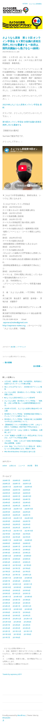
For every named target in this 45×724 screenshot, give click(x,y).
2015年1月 (26, 593)
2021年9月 (6, 534)
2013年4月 (6, 616)
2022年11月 (18, 518)
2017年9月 (27, 565)
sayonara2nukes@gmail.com (15, 322)
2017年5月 (6, 572)
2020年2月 (6, 546)
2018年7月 (6, 559)
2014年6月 (26, 600)
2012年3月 (16, 628)
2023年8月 (16, 512)
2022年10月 (28, 518)
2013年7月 (16, 612)
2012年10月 (6, 622)
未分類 (13, 347)
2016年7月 (6, 581)
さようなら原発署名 (35, 4)
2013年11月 (6, 609)
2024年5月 (16, 502)
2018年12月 (6, 556)
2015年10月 (6, 587)
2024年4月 (26, 502)
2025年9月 (28, 487)
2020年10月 (18, 540)
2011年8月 (27, 634)
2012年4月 (6, 628)
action (25, 4)
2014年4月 (16, 603)
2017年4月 (16, 572)
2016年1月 (6, 584)
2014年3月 (26, 603)
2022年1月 (26, 528)
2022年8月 (16, 521)
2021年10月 (28, 531)
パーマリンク (21, 347)
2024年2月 (16, 506)
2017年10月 (17, 565)
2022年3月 (6, 528)
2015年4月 (26, 590)
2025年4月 (16, 493)
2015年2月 (16, 593)
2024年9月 (6, 499)
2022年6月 (6, 524)
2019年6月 (26, 550)
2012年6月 (16, 625)
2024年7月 (26, 499)
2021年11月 (18, 531)
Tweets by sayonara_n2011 (12, 674)
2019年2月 (26, 553)
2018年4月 (6, 562)
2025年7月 (16, 490)
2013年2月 (26, 616)
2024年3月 (6, 506)
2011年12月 (17, 631)
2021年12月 (6, 531)
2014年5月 (6, 603)
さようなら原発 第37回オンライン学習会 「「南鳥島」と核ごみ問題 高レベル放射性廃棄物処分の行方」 (23, 403)
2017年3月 (26, 572)
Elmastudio (6, 718)
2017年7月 (16, 568)
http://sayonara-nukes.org (14, 325)
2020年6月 (16, 543)
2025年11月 (6, 487)
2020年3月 (26, 543)
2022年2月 (16, 528)
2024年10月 (27, 496)
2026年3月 (26, 480)
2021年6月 (26, 534)
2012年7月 (6, 625)
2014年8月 (6, 600)
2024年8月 (16, 499)
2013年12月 (27, 606)
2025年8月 (6, 490)
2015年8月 (27, 587)
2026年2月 (6, 484)
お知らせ (12, 466)
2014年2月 (6, 606)
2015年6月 (6, 590)
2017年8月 (6, 568)
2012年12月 (17, 619)
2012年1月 (6, 631)
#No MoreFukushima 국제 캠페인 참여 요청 (19, 452)
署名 (36, 466)
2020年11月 (6, 540)
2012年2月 (26, 628)
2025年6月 (26, 490)
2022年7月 (26, 521)
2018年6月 (16, 559)
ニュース (21, 466)
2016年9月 (28, 578)
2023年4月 (26, 512)
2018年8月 (27, 556)
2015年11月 (28, 584)
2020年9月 (28, 540)
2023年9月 (6, 512)
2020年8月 (6, 543)
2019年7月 (16, 550)
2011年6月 (16, 637)
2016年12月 (27, 575)
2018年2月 (26, 562)
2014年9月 (28, 597)
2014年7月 (16, 600)
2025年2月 (6, 496)
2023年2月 (16, 515)
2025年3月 (26, 493)
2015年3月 (6, 593)
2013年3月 (16, 616)
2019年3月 (16, 553)
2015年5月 (16, 590)
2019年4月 (6, 553)
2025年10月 (18, 487)
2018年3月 (16, 562)
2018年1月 (6, 565)
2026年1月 (16, 484)
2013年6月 (26, 612)
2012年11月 (28, 619)
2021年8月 (16, 534)
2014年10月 (18, 597)
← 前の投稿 (7, 362)
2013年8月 (6, 612)
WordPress (21, 715)
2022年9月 (6, 521)
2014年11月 (6, 597)
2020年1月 (16, 546)
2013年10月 (18, 609)
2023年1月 (26, 515)
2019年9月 (6, 550)
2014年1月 (16, 606)
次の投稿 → (37, 366)
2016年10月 (18, 578)
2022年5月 (16, 524)
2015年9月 (17, 587)
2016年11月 (6, 578)
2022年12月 (6, 518)
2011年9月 (17, 634)
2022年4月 (26, 524)
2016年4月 (16, 581)
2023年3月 (6, 515)
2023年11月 (18, 509)
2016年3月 (26, 581)
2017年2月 (6, 575)
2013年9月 (28, 609)
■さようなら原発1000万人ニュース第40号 (19, 398)
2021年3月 (26, 537)
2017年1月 (16, 575)
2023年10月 (28, 509)
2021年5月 (6, 537)
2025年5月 (6, 493)
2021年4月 (16, 537)
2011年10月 (6, 634)
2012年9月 (17, 622)
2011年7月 (6, 637)
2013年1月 (6, 619)
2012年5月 (26, 625)
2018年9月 (17, 556)
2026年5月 (16, 480)
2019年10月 (27, 546)
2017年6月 (26, 568)
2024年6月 (6, 502)
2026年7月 (6, 480)
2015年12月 (17, 584)
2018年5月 (26, 559)
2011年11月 (28, 631)
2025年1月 (16, 496)
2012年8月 (27, 622)
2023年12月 (6, 509)
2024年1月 (26, 506)
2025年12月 (27, 484)
